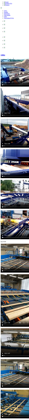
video (3, 55)
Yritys (5, 10)
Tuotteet (6, 12)
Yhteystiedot (7, 15)
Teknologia (7, 13)
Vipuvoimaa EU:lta (9, 18)
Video (5, 16)
